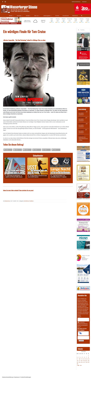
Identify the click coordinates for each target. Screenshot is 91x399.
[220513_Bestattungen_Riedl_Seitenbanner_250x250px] (83, 219)
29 (88, 362)
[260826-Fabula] (60, 158)
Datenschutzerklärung (82, 323)
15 (88, 358)
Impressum (17, 377)
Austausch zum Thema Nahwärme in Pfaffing (83, 139)
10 (79, 358)
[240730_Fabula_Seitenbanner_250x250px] (83, 203)
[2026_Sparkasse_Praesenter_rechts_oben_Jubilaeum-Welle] (82, 4)
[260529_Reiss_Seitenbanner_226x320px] (83, 265)
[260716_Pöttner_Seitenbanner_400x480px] (83, 235)
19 (83, 360)
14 (86, 358)
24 (79, 362)
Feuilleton (31, 201)
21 (86, 360)
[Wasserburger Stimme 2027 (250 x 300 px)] (83, 146)
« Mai (78, 365)
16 (77, 360)
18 (81, 360)
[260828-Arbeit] (15, 158)
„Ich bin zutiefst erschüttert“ (83, 113)
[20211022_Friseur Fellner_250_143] (83, 254)
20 (85, 360)
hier (80, 315)
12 (83, 358)
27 (85, 362)
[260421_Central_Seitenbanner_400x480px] (83, 184)
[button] (81, 15)
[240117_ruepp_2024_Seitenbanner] (83, 70)
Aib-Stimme (26, 201)
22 (88, 360)
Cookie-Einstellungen (25, 377)
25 (81, 362)
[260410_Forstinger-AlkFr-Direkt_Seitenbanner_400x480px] (83, 165)
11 (81, 358)
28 (86, 362)
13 (85, 358)
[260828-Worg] (37, 158)
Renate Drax (7, 201)
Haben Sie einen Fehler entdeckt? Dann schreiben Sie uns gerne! (18, 190)
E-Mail (79, 316)
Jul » (81, 365)
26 (83, 362)
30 (77, 363)
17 (79, 360)
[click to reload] (83, 333)
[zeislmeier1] (83, 286)
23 (77, 362)
